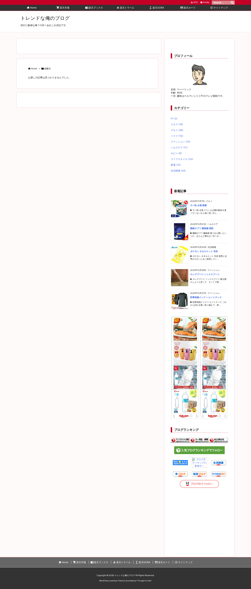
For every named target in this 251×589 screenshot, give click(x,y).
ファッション (180, 141)
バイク (177, 135)
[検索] (232, 3)
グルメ (177, 130)
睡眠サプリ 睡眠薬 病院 (201, 228)
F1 (174, 118)
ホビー (176, 153)
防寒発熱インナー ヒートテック (206, 297)
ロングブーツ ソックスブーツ (205, 274)
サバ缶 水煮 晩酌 (198, 205)
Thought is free (144, 580)
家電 (176, 164)
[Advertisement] (199, 519)
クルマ (177, 124)
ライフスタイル (182, 159)
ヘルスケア (179, 147)
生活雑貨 (178, 170)
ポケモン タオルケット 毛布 (204, 251)
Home (34, 68)
